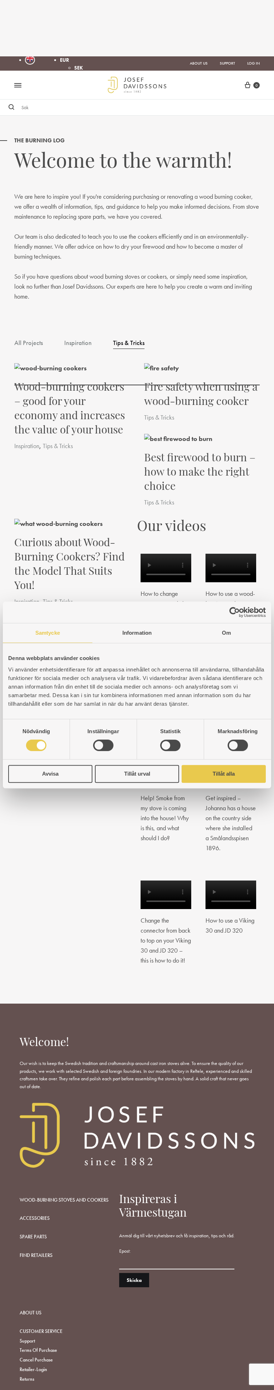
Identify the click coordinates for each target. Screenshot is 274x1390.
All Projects (28, 343)
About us (199, 63)
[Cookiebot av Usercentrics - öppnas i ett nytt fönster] (234, 612)
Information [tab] (137, 633)
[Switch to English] (30, 60)
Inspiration (78, 343)
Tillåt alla (224, 774)
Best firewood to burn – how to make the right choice (199, 473)
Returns (27, 1379)
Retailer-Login (33, 1369)
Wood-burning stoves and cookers (64, 1200)
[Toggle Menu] (17, 86)
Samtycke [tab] (47, 633)
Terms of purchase (38, 1350)
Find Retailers (36, 1255)
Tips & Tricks (128, 343)
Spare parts (33, 1236)
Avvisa (50, 774)
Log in (253, 63)
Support (227, 63)
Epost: (125, 1251)
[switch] (103, 745)
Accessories (35, 1218)
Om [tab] (226, 633)
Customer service (41, 1331)
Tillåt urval (137, 774)
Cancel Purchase (36, 1359)
